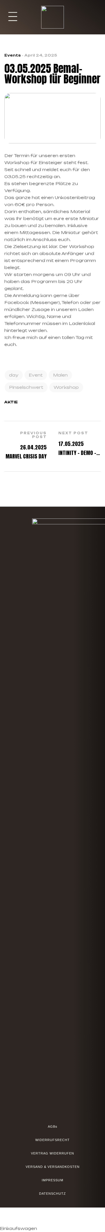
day (13, 374)
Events (12, 55)
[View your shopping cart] (96, 17)
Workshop (66, 387)
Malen (60, 374)
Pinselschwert (26, 387)
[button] (13, 17)
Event (36, 374)
